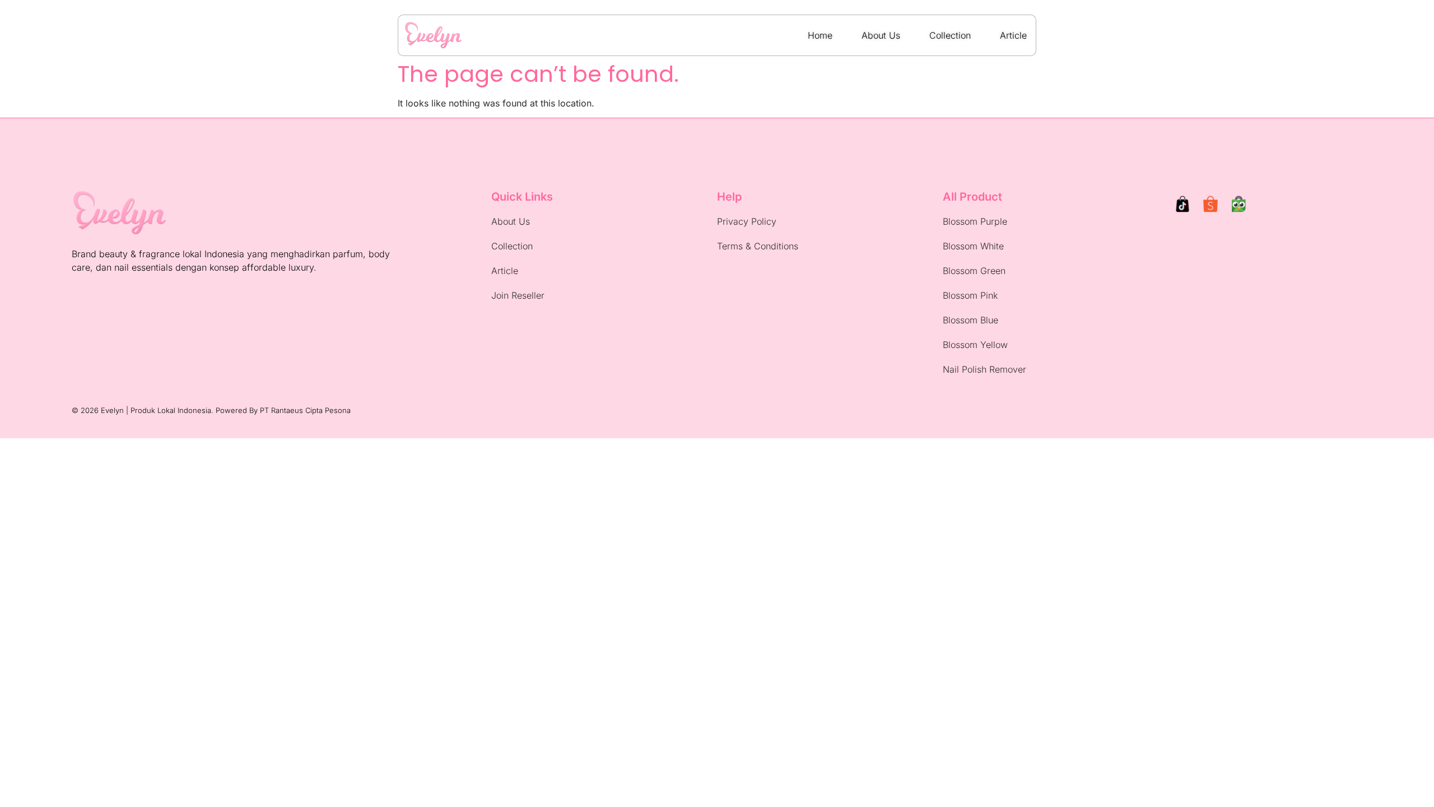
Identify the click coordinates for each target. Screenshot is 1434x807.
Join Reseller (517, 295)
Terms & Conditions (757, 246)
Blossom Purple (975, 221)
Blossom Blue (970, 320)
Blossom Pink (970, 295)
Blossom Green (974, 270)
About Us (510, 221)
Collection (512, 246)
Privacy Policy (746, 221)
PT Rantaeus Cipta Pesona (305, 410)
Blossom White (973, 246)
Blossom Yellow (975, 344)
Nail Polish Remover (984, 369)
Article (504, 270)
